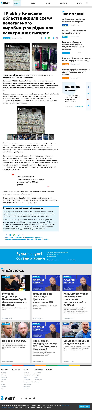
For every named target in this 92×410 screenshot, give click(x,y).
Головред (26, 372)
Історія (37, 375)
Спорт (3, 384)
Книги (36, 377)
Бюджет (30, 239)
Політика (6, 276)
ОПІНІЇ (48, 3)
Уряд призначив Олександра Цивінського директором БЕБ (43, 298)
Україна (38, 239)
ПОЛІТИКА (66, 53)
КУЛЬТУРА (63, 3)
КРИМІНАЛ (6, 38)
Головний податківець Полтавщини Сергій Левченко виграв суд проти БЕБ (14, 299)
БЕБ (6, 238)
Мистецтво (38, 379)
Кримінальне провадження (15, 239)
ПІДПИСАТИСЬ (79, 106)
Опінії (66, 323)
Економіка (4, 377)
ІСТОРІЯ (65, 64)
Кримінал (38, 238)
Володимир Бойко (28, 382)
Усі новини (4, 372)
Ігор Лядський (27, 384)
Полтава (3, 386)
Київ (11, 238)
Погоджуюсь (84, 406)
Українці (46, 239)
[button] (57, 107)
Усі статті (38, 372)
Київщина (18, 238)
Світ (2, 389)
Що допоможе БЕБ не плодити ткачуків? (76, 342)
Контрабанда (28, 238)
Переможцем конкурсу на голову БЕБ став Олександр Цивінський (45, 345)
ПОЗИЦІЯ (33, 3)
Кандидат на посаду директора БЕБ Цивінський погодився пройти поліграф (76, 299)
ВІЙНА (65, 36)
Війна (2, 382)
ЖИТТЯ (79, 3)
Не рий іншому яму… (14, 340)
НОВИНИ (17, 3)
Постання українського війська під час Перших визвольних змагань (76, 72)
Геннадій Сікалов (28, 375)
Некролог (38, 382)
